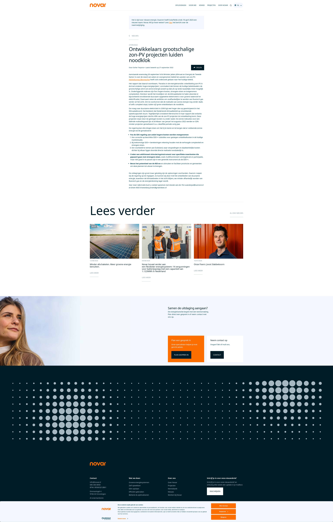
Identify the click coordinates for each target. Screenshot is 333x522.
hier (170, 22)
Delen (199, 67)
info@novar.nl (95, 482)
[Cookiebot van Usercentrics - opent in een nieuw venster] (106, 518)
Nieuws (134, 36)
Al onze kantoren (97, 498)
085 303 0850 (95, 485)
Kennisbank (172, 488)
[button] (230, 5)
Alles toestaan (223, 506)
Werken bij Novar (175, 495)
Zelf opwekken (135, 485)
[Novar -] (98, 5)
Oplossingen (180, 5)
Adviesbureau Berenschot (139, 79)
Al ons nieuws (236, 213)
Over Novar (223, 5)
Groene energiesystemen (139, 482)
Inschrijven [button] (215, 491)
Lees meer (94, 273)
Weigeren (223, 517)
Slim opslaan (134, 488)
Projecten (211, 5)
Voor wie (192, 5)
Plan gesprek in (181, 355)
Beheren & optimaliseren (139, 495)
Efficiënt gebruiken (136, 492)
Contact (217, 355)
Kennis (202, 5)
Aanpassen (222, 511)
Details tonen (122, 518)
